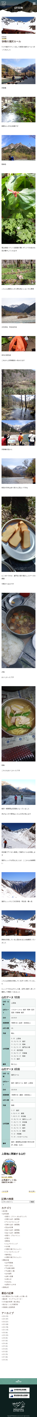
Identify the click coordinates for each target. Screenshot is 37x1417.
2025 (4, 1319)
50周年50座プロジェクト (13, 1249)
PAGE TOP (18, 1382)
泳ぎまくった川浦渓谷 (10, 1304)
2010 (4, 1360)
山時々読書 (9, 1276)
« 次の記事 (5, 1191)
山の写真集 (9, 1263)
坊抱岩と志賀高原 (9, 1307)
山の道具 (8, 1273)
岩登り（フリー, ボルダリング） (16, 1216)
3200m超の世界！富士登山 (11, 1302)
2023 (4, 1324)
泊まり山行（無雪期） (13, 1233)
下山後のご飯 (10, 1271)
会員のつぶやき (10, 1284)
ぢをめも (8, 1282)
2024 (4, 1322)
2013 (4, 1351)
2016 (4, 1343)
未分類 (5, 1211)
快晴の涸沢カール (11, 41)
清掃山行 (6, 1287)
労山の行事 (9, 1227)
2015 (4, 1346)
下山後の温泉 (10, 1268)
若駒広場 (6, 1260)
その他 (7, 1246)
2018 (4, 1338)
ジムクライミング (11, 1244)
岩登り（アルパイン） (13, 1235)
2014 (4, 1349)
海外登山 (8, 1254)
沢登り (7, 1238)
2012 (4, 1354)
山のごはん (9, 1265)
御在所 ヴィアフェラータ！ (13, 1299)
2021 (4, 1330)
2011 (4, 1357)
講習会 (7, 1241)
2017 (4, 1341)
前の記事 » (32, 1191)
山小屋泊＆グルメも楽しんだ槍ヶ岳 (15, 1296)
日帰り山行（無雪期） (13, 1219)
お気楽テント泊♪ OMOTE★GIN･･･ (9, 1181)
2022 (4, 1327)
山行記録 (6, 1214)
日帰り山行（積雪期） (13, 1225)
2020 (4, 1332)
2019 (4, 1335)
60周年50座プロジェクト (13, 1257)
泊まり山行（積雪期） (13, 1230)
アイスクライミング (12, 1222)
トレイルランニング (12, 1252)
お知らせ (8, 1279)
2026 (4, 1316)
